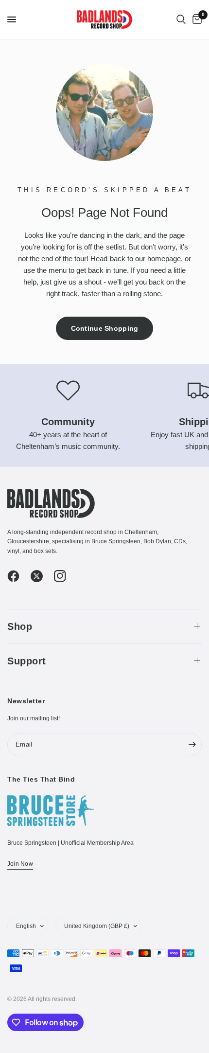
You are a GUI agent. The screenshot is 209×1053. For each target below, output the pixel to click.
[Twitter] (41, 576)
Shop (19, 626)
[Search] (181, 19)
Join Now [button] (20, 863)
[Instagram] (64, 576)
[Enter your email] (192, 744)
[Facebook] (18, 576)
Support (26, 661)
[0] (195, 19)
